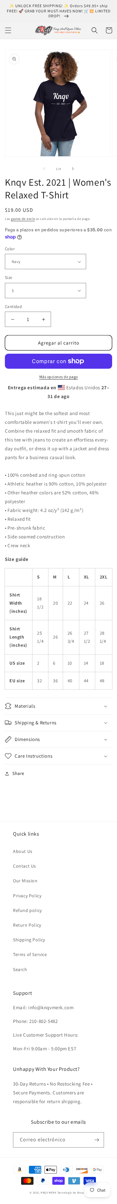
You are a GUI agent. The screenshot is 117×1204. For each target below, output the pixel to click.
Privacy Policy (27, 896)
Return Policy (27, 925)
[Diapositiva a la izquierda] (44, 169)
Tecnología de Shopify (72, 1192)
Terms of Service (30, 954)
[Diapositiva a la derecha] (73, 169)
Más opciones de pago (58, 376)
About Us (22, 851)
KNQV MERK (48, 1192)
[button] (8, 30)
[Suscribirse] (96, 1140)
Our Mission (25, 881)
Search (20, 969)
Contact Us (24, 866)
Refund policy (27, 910)
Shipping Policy (29, 940)
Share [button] (18, 773)
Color (10, 249)
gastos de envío (23, 219)
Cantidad (13, 306)
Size (8, 277)
